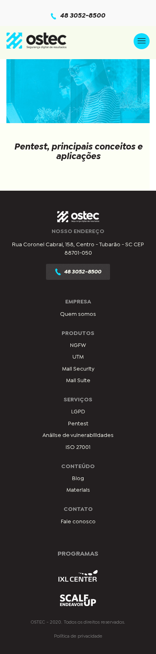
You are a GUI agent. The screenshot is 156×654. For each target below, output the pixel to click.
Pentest (78, 423)
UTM (78, 357)
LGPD (78, 411)
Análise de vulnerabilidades (78, 435)
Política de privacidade (78, 636)
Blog (78, 478)
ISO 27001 (78, 447)
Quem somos (78, 314)
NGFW (78, 345)
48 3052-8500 (82, 16)
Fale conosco (78, 521)
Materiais (78, 490)
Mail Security (78, 369)
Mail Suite (78, 380)
